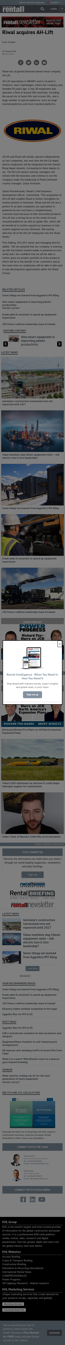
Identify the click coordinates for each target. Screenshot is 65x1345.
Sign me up (32, 694)
